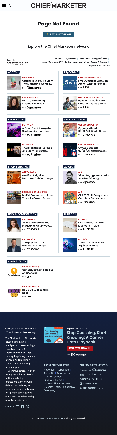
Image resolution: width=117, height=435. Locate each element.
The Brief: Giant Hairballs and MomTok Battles (37, 149)
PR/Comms (70, 58)
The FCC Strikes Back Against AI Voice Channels (91, 245)
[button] (4, 5)
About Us (49, 373)
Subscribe (63, 369)
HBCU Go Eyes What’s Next (35, 291)
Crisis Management (88, 78)
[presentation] (14, 82)
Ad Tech (59, 58)
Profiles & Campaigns (34, 192)
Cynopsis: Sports (87, 125)
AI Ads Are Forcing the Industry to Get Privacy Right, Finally (36, 225)
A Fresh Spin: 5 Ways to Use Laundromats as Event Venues (36, 131)
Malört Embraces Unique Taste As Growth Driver (37, 196)
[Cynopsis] (89, 135)
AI (79, 172)
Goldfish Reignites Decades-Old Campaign (37, 177)
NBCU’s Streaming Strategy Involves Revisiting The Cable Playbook (34, 105)
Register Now (78, 348)
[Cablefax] (29, 277)
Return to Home (60, 34)
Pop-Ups (26, 125)
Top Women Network (99, 65)
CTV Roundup (29, 97)
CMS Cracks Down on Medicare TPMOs (91, 224)
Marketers (28, 78)
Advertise (49, 369)
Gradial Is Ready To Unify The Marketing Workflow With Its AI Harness (37, 83)
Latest (81, 219)
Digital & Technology (90, 97)
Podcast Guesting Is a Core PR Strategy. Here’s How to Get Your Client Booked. (93, 105)
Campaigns (28, 172)
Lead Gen (70, 214)
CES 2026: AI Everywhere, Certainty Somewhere (93, 196)
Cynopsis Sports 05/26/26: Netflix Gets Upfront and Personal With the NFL (91, 152)
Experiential (84, 58)
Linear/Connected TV (52, 62)
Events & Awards (99, 62)
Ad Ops (68, 167)
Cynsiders (27, 219)
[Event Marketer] (34, 135)
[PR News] (86, 87)
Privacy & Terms (53, 380)
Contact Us (63, 373)
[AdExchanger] (34, 87)
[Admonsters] (89, 182)
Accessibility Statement (57, 383)
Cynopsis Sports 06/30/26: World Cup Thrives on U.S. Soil (91, 131)
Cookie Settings (53, 376)
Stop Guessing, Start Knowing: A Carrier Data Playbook (86, 337)
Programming (30, 267)
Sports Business (74, 119)
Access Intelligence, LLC (52, 418)
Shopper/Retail (99, 58)
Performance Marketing (77, 62)
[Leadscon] (88, 229)
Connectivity (17, 261)
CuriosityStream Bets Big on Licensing (37, 271)
